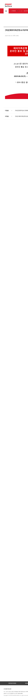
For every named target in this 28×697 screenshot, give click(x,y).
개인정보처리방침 (12, 683)
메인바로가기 (6, 10)
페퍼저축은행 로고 (8, 5)
